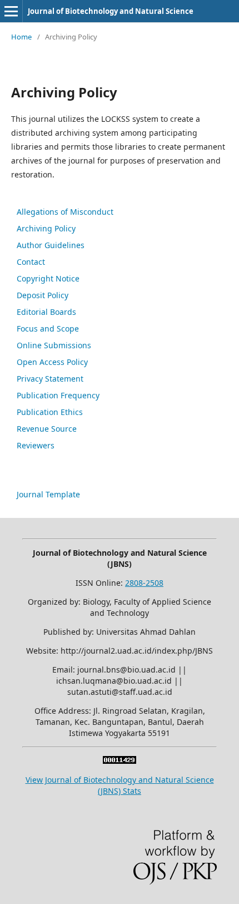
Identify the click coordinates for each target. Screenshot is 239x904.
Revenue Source (47, 428)
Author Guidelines (50, 245)
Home (21, 37)
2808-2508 (144, 582)
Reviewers (35, 445)
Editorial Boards (46, 312)
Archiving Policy (46, 228)
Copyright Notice (48, 278)
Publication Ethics (50, 412)
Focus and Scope (48, 328)
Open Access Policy (52, 362)
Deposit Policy (42, 295)
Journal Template (48, 494)
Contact (31, 261)
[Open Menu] (11, 11)
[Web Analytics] (119, 760)
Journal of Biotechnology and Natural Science (110, 11)
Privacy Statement (50, 378)
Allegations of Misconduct (65, 211)
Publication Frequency (58, 395)
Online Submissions (54, 345)
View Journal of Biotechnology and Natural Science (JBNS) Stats (120, 785)
